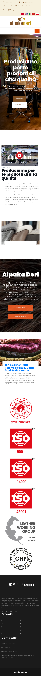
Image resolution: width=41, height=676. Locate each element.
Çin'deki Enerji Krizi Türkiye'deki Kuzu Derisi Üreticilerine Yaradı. (19, 367)
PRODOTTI (19, 99)
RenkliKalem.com (20, 672)
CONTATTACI (19, 105)
